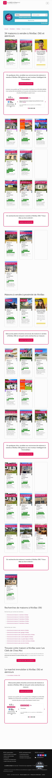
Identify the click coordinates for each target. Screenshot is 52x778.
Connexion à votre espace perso (10, 759)
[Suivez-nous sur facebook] (38, 755)
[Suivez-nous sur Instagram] (41, 755)
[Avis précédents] (17, 102)
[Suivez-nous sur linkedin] (45, 755)
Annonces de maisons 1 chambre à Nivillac (17, 614)
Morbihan (12, 29)
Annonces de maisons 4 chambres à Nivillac (18, 621)
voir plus (24, 102)
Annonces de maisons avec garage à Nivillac (18, 632)
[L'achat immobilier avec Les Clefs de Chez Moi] (11, 2)
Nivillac (18, 29)
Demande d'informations (24, 756)
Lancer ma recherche (26, 83)
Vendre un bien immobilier (9, 756)
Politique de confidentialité (36, 774)
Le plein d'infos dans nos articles (10, 761)
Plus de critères (44, 23)
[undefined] (15, 103)
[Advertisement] (41, 163)
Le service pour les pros (24, 754)
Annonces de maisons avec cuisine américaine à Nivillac (21, 634)
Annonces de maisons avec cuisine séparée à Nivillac (20, 636)
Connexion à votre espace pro (25, 757)
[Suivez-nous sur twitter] (36, 755)
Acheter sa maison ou (10, 754)
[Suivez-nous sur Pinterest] (43, 755)
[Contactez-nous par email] (35, 757)
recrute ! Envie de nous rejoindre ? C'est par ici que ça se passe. (26, 765)
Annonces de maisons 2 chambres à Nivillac (18, 617)
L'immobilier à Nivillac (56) (13, 675)
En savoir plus (6, 757)
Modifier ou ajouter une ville (25, 17)
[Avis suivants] (45, 102)
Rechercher (31, 20)
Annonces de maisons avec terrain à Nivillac (18, 630)
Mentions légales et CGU (24, 774)
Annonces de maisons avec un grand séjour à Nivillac (20, 638)
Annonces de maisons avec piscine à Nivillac (18, 643)
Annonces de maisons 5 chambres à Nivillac (18, 623)
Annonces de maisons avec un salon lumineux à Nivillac (21, 641)
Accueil (6, 29)
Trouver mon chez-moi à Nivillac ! (26, 660)
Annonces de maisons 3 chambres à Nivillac (18, 619)
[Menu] (47, 3)
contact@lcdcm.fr (40, 757)
